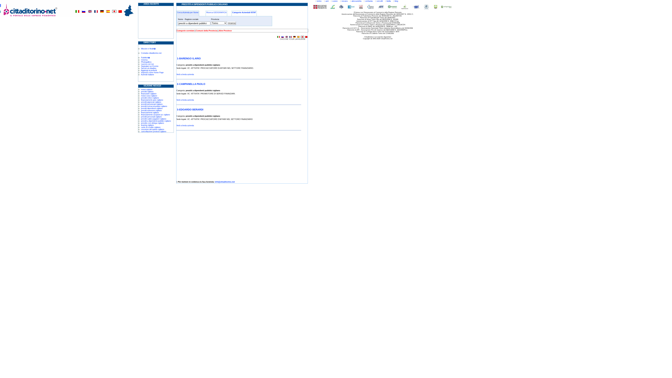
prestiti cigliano (147, 91)
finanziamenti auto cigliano (152, 100)
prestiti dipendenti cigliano (152, 108)
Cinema (144, 60)
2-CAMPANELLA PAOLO (191, 84)
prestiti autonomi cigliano (151, 110)
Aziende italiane (147, 75)
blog (396, 1)
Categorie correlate (185, 31)
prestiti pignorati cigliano (151, 102)
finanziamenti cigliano (150, 112)
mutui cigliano (146, 89)
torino (319, 1)
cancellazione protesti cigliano (153, 131)
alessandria (356, 1)
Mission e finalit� (148, 49)
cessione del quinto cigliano (152, 129)
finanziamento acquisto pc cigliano (155, 115)
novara (345, 1)
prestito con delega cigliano (152, 123)
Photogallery (146, 62)
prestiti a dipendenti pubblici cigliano (156, 121)
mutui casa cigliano (149, 96)
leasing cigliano (147, 125)
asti (327, 1)
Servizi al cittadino (148, 68)
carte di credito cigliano (150, 127)
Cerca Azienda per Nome (187, 12)
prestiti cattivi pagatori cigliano (153, 119)
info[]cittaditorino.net (225, 182)
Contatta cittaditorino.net (151, 53)
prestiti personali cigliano (151, 117)
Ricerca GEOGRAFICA (216, 12)
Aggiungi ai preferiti (149, 70)
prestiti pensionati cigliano (152, 104)
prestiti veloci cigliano (150, 98)
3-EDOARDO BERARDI (190, 109)
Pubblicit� (145, 58)
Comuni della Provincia (206, 31)
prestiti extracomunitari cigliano (154, 106)
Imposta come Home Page (152, 72)
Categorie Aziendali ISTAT (244, 12)
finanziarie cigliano (148, 94)
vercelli (380, 1)
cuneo (335, 1)
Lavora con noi (147, 64)
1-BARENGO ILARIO (189, 58)
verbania (369, 1)
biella (389, 1)
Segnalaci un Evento (149, 66)
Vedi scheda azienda (185, 74)
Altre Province (225, 31)
